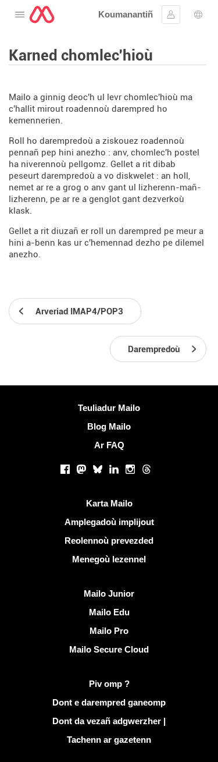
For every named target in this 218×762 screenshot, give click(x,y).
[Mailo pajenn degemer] (42, 14)
